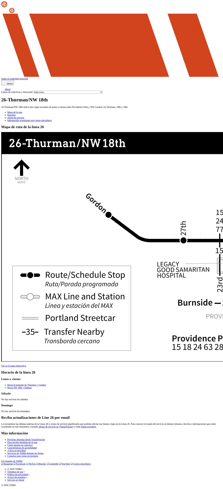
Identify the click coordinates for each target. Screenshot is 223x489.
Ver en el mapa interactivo (13, 366)
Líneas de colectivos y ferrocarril (17, 92)
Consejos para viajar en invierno (22, 456)
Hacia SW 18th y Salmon (19, 387)
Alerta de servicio (15, 117)
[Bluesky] (41, 464)
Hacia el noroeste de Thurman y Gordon (26, 385)
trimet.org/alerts (88, 426)
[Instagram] (7, 464)
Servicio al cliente (15, 480)
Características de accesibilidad (22, 448)
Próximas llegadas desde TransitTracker (26, 439)
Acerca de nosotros (16, 477)
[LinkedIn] (52, 464)
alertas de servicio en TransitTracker (56, 426)
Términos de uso (15, 471)
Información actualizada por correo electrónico (29, 120)
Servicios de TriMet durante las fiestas (25, 453)
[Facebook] (19, 464)
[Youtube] (64, 464)
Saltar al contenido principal (14, 78)
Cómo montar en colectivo (20, 445)
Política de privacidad (17, 474)
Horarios (11, 115)
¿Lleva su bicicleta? (16, 450)
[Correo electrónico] (81, 464)
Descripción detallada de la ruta (22, 442)
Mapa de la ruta (14, 112)
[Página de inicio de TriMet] (111, 7)
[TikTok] (30, 464)
